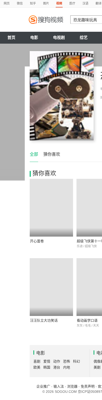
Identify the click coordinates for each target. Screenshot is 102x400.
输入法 (58, 386)
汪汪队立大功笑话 (44, 320)
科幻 (76, 361)
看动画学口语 (87, 320)
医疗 (72, 3)
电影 (34, 37)
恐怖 (66, 361)
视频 (59, 3)
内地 (66, 367)
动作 (56, 361)
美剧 (97, 367)
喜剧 (36, 361)
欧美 (36, 367)
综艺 (84, 37)
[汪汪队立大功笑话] (51, 287)
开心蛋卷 (37, 241)
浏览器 (72, 386)
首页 (11, 37)
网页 (7, 3)
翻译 (99, 3)
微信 (20, 3)
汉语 (85, 3)
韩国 (46, 367)
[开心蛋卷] (51, 208)
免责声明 (88, 386)
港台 (56, 367)
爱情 (46, 361)
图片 (46, 3)
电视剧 (59, 37)
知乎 (33, 3)
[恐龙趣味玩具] (62, 95)
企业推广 (43, 386)
